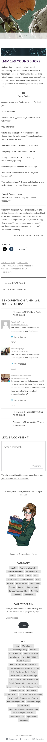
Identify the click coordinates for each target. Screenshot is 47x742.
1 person (23, 337)
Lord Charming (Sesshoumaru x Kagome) (23, 698)
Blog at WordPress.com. (23, 735)
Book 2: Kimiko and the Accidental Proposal (23, 668)
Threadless (17, 595)
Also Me (13, 568)
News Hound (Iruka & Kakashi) (23, 713)
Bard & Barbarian (23, 661)
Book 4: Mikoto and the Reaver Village (23, 675)
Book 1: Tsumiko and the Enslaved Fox (23, 664)
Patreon (12, 587)
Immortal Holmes (27, 579)
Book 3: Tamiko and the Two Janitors (23, 672)
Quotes (20, 587)
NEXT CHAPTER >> (37, 235)
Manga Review (21, 583)
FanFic (28, 575)
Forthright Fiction (11, 694)
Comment (36, 466)
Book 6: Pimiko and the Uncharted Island (23, 683)
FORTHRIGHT (22, 263)
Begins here (6, 223)
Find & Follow (12, 579)
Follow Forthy (23, 604)
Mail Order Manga (33, 701)
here (36, 223)
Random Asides (32, 587)
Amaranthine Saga (32, 572)
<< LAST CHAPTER (20, 235)
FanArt (20, 575)
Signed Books (32, 716)
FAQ (35, 575)
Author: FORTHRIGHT (29, 657)
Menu (25, 36)
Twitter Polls (23, 720)
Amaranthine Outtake (15, 572)
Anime (12, 575)
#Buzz (17, 646)
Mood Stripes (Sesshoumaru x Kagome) (23, 709)
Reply (13, 342)
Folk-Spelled (31, 690)
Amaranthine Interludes (22, 266)
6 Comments (6, 272)
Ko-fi (37, 579)
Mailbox (10, 583)
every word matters (17, 690)
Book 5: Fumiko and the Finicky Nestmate (23, 679)
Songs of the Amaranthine (18, 591)
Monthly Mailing (23, 705)
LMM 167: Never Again (14, 283)
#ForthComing (27, 646)
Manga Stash (35, 583)
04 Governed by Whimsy (18, 649)
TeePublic (34, 591)
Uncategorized (29, 595)
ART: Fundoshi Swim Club (13, 289)
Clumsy (9, 687)
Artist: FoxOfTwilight (31, 653)
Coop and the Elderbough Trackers (27, 687)
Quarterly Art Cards (17, 716)
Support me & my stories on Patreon (23, 554)
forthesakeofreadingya (19, 375)
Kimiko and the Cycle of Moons (31, 694)
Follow (23, 625)
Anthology (33, 649)
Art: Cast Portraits (15, 653)
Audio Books (14, 657)
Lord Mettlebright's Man (17, 269)
